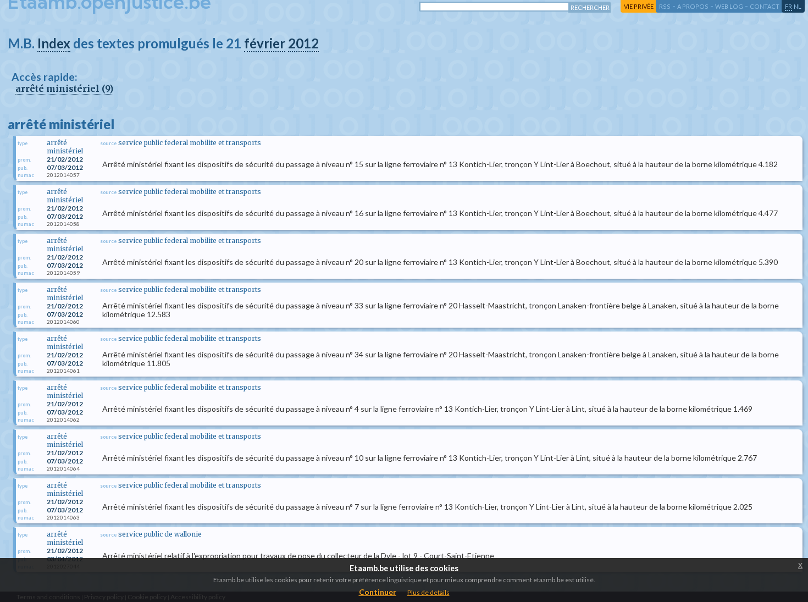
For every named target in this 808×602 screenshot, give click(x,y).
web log (729, 6)
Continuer (377, 592)
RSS (665, 6)
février (264, 43)
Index (53, 43)
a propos (693, 6)
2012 (303, 43)
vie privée (639, 6)
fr (788, 6)
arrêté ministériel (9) (64, 88)
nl (797, 6)
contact (764, 6)
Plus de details (428, 592)
